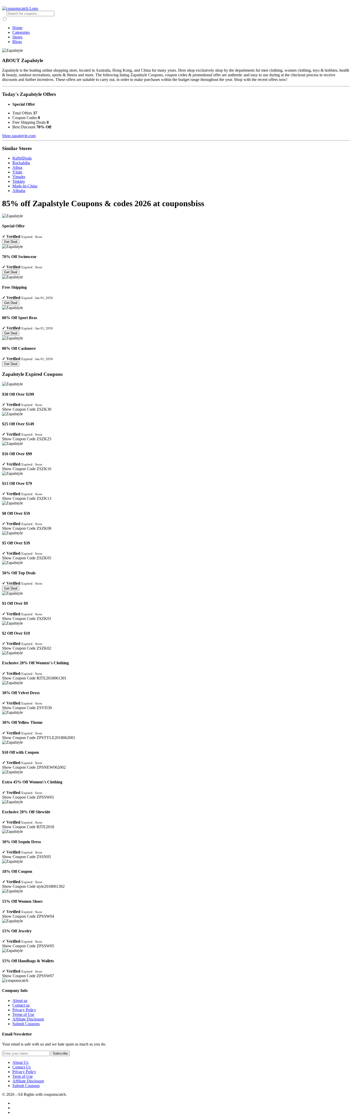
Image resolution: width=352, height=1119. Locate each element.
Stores (17, 37)
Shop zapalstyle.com (19, 136)
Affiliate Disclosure (28, 1019)
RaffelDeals (22, 158)
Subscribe (60, 1053)
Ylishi (17, 172)
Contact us (21, 1005)
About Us (20, 1062)
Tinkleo (18, 181)
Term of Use (22, 1076)
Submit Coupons (26, 1024)
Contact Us (21, 1067)
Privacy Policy (24, 1010)
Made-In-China (24, 186)
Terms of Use (23, 1014)
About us (19, 1000)
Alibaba (18, 190)
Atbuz (17, 167)
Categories (21, 32)
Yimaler (18, 177)
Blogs (17, 41)
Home (17, 28)
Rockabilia (21, 163)
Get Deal (10, 242)
